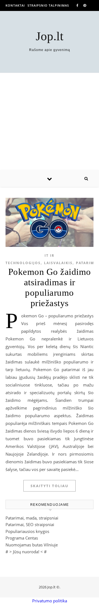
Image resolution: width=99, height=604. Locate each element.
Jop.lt (50, 36)
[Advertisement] (49, 122)
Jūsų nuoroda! (26, 551)
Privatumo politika (49, 600)
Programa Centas (22, 538)
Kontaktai (15, 5)
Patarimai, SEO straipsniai (30, 524)
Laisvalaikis (58, 263)
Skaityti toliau (49, 485)
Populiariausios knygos (27, 531)
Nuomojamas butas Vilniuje (32, 544)
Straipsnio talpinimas (48, 5)
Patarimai (87, 263)
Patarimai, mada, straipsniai (32, 518)
